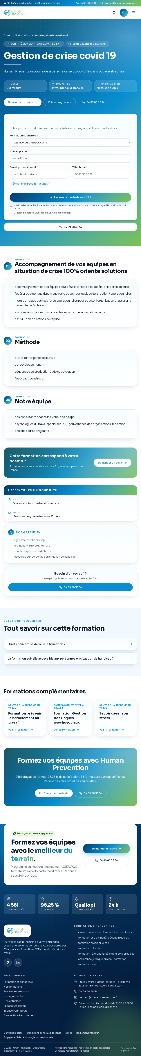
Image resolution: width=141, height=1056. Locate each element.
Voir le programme (59, 102)
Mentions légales (13, 1032)
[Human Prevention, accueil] (55, 13)
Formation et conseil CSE (19, 982)
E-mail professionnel (24, 167)
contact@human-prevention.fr (120, 3)
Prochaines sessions (16, 991)
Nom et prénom (20, 151)
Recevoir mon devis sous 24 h (73, 197)
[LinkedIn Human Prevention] (18, 962)
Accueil (7, 35)
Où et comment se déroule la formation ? (36, 644)
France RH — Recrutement (19, 1015)
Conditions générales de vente (44, 1032)
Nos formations (22, 35)
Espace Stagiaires (15, 1006)
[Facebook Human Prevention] (8, 962)
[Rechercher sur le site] (114, 13)
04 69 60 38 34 (88, 3)
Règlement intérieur (87, 1032)
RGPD (69, 1032)
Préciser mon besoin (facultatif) (30, 183)
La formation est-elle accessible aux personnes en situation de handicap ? (61, 658)
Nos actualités (12, 1001)
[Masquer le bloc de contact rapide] (134, 1031)
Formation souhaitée (24, 135)
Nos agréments (13, 996)
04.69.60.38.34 (88, 991)
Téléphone (79, 167)
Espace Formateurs (16, 1010)
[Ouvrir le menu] (133, 13)
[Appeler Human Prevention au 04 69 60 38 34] (124, 13)
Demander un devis (20, 102)
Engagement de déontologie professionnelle (28, 1037)
